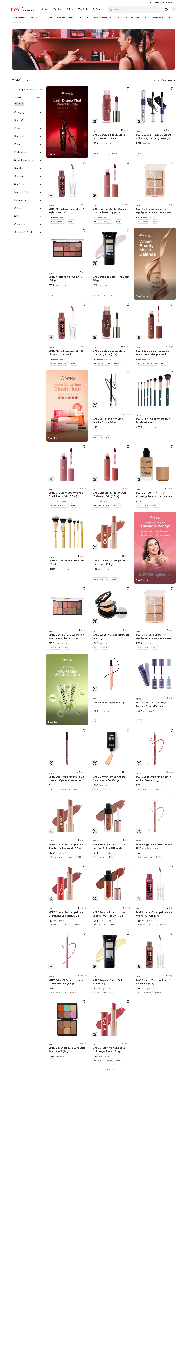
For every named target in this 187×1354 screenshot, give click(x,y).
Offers (70, 9)
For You (96, 9)
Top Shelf (82, 9)
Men (71, 18)
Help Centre (168, 2)
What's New (20, 18)
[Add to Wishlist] (128, 88)
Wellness (135, 18)
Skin (43, 18)
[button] (26, 17)
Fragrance (60, 18)
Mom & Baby (121, 18)
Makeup (33, 18)
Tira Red (57, 9)
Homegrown (157, 18)
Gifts (169, 18)
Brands (45, 9)
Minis (145, 18)
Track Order (155, 2)
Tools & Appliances (102, 18)
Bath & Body (83, 18)
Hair (50, 18)
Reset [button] (38, 97)
